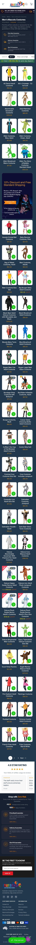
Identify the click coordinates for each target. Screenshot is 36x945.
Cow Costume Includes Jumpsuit (25, 475)
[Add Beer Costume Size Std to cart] (14, 282)
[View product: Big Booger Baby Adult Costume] (29, 282)
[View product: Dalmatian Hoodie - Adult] (14, 521)
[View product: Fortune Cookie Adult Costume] (29, 713)
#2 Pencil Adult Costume (9, 84)
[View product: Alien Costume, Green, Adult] (29, 130)
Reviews (20, 909)
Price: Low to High (22, 57)
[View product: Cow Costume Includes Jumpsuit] (29, 468)
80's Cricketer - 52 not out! (25, 84)
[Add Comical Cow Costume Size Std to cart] (14, 468)
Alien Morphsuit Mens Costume (9, 162)
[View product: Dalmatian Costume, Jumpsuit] (29, 494)
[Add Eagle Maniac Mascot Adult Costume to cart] (29, 661)
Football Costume (9, 719)
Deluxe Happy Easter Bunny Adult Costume (9, 585)
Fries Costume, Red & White (25, 745)
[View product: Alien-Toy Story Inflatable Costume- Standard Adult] (29, 155)
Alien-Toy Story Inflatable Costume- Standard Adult (25, 164)
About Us (21, 904)
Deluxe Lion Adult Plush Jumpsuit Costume (25, 585)
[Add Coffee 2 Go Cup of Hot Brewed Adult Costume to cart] (14, 441)
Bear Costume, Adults (25, 263)
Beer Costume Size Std (9, 289)
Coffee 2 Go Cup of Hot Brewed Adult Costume (9, 449)
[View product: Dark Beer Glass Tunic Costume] (29, 521)
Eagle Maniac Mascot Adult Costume (25, 669)
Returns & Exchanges (8, 912)
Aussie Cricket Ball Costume (9, 238)
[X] (15, 896)
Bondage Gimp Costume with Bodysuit (9, 395)
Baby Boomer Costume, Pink (25, 238)
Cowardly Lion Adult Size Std (9, 500)
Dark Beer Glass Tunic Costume (25, 528)
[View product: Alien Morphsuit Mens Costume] (14, 155)
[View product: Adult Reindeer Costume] (29, 103)
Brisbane (13, 936)
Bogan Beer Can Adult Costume (9, 368)
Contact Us (5, 904)
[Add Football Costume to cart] (14, 713)
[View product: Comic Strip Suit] (29, 441)
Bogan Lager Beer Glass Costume (25, 368)
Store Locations (22, 907)
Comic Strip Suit (25, 447)
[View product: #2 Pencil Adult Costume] (14, 78)
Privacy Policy (22, 912)
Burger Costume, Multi (9, 421)
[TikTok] (11, 896)
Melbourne (7, 936)
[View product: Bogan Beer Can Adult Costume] (14, 362)
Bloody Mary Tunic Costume (9, 343)
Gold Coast (21, 936)
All (12, 57)
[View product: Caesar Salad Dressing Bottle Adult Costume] (29, 414)
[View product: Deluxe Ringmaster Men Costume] (14, 634)
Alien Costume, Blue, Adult (9, 137)
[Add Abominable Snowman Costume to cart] (14, 103)
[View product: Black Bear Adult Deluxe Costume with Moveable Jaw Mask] (14, 307)
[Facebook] (3, 896)
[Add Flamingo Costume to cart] (29, 688)
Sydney (26, 934)
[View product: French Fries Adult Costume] (14, 739)
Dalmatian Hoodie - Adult (9, 528)
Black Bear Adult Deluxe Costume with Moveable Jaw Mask (9, 316)
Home (3, 16)
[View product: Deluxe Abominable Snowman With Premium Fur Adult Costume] (14, 546)
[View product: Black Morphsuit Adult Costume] (29, 307)
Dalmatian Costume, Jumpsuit (25, 501)
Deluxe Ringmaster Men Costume (9, 641)
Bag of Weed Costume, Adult (9, 263)
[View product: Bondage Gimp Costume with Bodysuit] (14, 387)
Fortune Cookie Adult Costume (25, 720)
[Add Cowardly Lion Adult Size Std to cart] (14, 494)
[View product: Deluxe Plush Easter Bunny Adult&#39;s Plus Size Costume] (29, 604)
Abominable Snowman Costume (9, 111)
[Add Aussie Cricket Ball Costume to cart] (14, 231)
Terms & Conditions (23, 915)
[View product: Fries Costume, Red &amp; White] (29, 739)
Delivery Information (8, 909)
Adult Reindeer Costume (25, 110)
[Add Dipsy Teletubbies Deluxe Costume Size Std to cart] (29, 634)
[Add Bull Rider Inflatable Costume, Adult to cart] (29, 387)
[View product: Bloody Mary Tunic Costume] (14, 336)
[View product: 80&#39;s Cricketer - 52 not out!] (29, 78)
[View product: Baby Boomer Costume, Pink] (29, 231)
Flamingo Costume (25, 694)
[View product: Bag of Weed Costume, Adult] (14, 257)
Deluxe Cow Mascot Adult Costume (25, 554)
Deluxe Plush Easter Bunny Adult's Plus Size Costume (25, 613)
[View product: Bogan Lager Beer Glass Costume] (29, 362)
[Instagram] (7, 896)
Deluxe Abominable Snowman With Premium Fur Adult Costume (9, 556)
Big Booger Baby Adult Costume (25, 289)
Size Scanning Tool (7, 915)
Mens (8, 16)
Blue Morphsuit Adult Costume (25, 343)
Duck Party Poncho (9, 667)
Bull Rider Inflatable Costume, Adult (25, 394)
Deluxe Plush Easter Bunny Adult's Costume (9, 612)
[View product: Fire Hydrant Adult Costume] (14, 688)
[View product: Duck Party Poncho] (14, 661)
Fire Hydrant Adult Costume (9, 695)
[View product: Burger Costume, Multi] (14, 414)
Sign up (7, 873)
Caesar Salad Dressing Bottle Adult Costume (25, 422)
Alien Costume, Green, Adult (25, 137)
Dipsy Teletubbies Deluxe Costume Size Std (25, 642)
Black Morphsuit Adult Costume (25, 314)
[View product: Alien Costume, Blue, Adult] (14, 130)
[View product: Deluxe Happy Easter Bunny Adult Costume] (14, 577)
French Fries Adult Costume (9, 745)
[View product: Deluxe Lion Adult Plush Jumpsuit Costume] (29, 577)
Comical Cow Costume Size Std (9, 475)
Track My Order (6, 907)
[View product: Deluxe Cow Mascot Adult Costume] (29, 546)
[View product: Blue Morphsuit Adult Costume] (29, 336)
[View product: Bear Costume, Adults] (29, 257)
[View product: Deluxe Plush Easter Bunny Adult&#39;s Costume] (14, 604)
